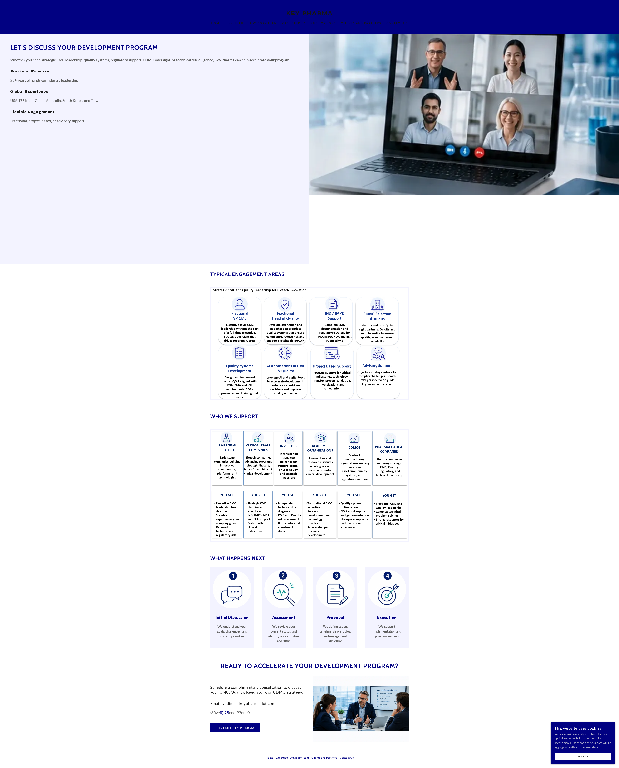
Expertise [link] (235, 22)
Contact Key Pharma (235, 727)
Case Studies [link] (294, 22)
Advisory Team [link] (263, 22)
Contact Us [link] (397, 22)
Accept (583, 756)
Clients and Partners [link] (361, 22)
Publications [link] (323, 22)
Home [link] (216, 22)
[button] (405, 13)
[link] (309, 14)
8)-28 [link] (224, 712)
